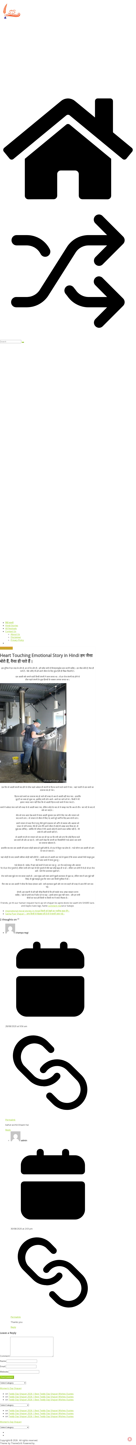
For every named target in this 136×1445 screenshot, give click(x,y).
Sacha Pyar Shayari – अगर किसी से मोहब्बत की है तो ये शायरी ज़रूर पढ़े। (35, 913)
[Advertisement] (68, 39)
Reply (8, 1129)
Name (3, 1361)
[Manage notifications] (130, 1439)
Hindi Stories (11, 625)
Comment (5, 1356)
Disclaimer (16, 637)
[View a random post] (68, 338)
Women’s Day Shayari (11, 1388)
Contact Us (10, 631)
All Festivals (11, 628)
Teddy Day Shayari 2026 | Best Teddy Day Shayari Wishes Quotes (41, 1393)
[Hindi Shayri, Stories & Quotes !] (68, 201)
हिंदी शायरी (9, 622)
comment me (54, 905)
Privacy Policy (17, 640)
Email (3, 1366)
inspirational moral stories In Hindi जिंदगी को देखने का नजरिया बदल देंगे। (37, 910)
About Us (15, 634)
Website (4, 1371)
